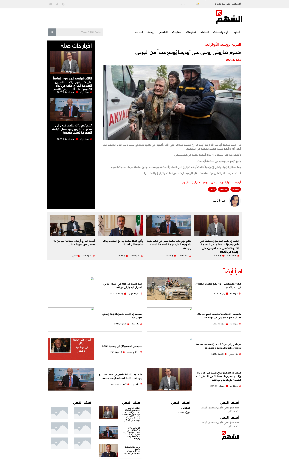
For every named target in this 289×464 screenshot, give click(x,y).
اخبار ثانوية (225, 182)
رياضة (151, 32)
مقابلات (177, 32)
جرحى (214, 182)
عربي (74, 255)
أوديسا (237, 182)
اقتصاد (204, 32)
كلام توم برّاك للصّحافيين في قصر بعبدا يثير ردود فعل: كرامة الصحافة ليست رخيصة (72, 129)
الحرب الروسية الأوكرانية (223, 44)
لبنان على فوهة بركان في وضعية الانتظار (121, 346)
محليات (217, 255)
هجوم (185, 182)
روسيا (205, 182)
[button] (236, 32)
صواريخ (196, 182)
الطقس (163, 32)
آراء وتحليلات (220, 32)
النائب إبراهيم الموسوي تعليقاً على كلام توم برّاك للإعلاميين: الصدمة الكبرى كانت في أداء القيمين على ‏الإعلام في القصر (218, 376)
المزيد (139, 32)
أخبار (237, 32)
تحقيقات (191, 32)
